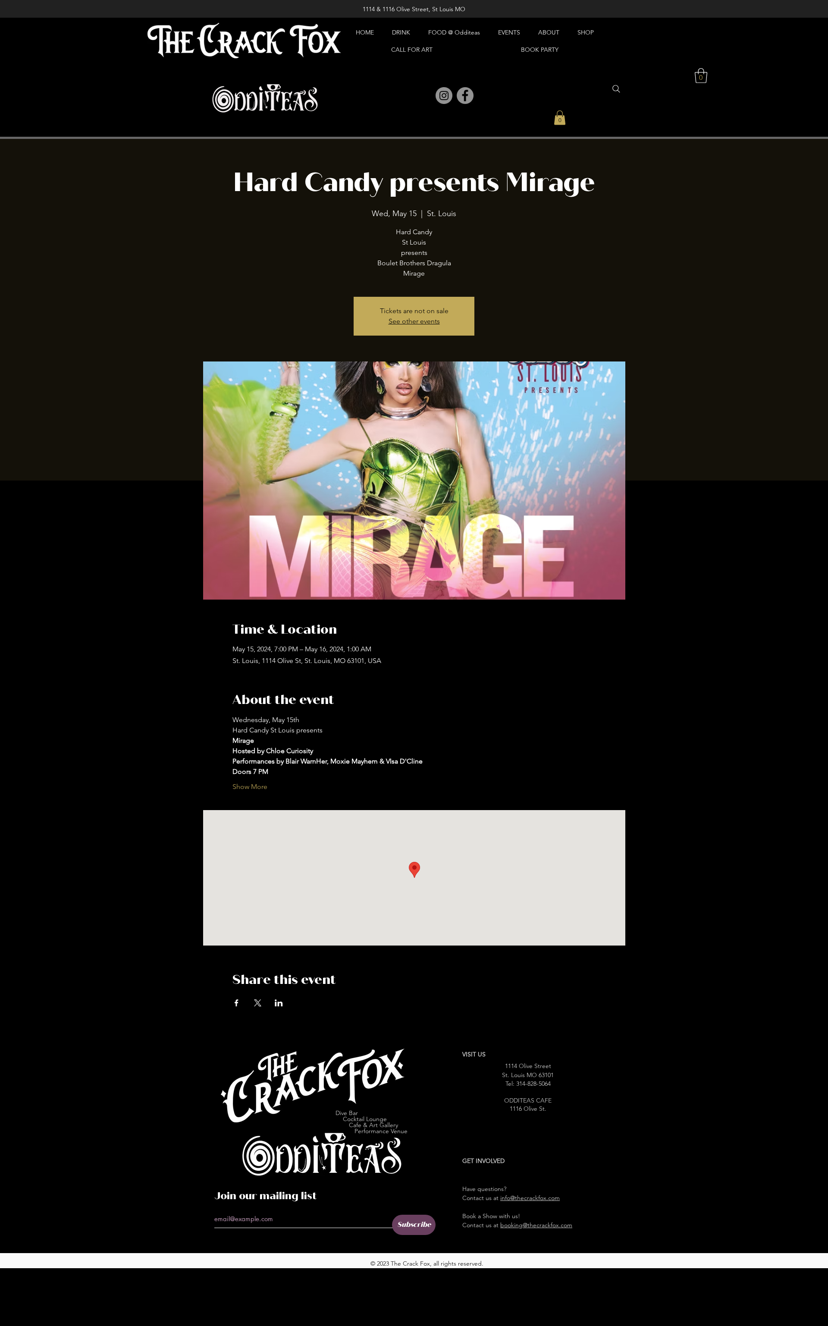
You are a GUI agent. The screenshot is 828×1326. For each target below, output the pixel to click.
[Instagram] (444, 95)
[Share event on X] (258, 1002)
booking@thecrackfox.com (536, 1225)
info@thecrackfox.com (530, 1198)
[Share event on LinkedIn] (279, 1002)
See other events (414, 321)
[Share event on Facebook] (236, 1002)
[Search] (616, 89)
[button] (560, 117)
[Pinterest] (425, 96)
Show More (249, 786)
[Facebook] (465, 95)
